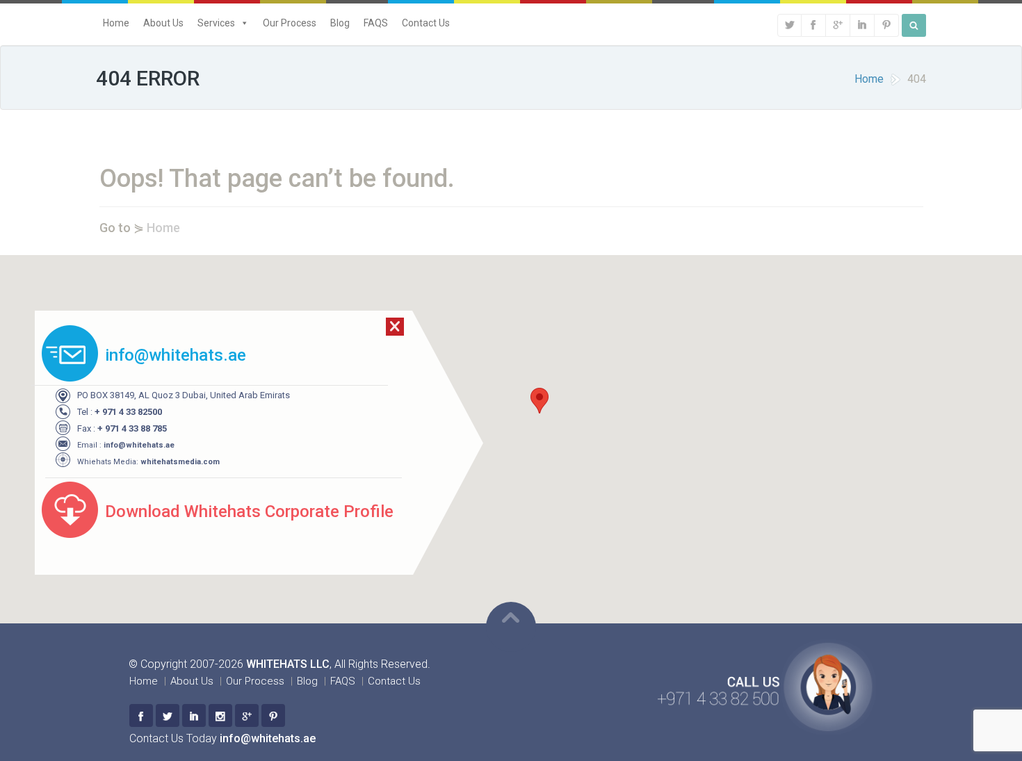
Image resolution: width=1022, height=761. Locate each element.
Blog (340, 22)
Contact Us (426, 22)
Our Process (289, 22)
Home (116, 22)
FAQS (376, 22)
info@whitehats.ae (139, 445)
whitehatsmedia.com (180, 461)
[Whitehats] (141, 715)
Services (216, 22)
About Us (163, 22)
